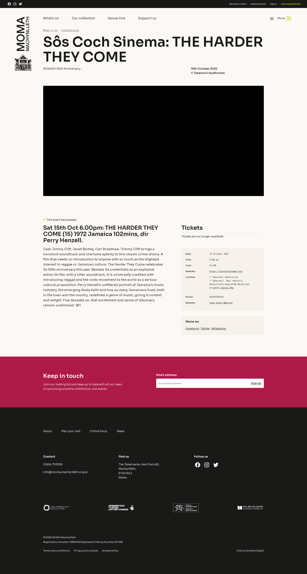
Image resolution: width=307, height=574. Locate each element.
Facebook (192, 328)
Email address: (166, 375)
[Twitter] (20, 4)
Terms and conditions (56, 550)
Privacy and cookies (86, 550)
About (47, 431)
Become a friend (237, 4)
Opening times (258, 4)
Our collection (83, 18)
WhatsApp (218, 328)
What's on (50, 30)
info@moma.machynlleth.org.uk (65, 472)
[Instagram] (14, 4)
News (120, 431)
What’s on (51, 18)
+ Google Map (226, 287)
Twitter (205, 328)
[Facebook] (9, 4)
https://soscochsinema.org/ (226, 271)
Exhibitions (70, 30)
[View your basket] (271, 18)
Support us (147, 18)
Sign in (273, 4)
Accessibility (110, 550)
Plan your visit (70, 431)
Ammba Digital (255, 550)
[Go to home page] (23, 43)
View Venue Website (220, 302)
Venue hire (116, 18)
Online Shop (98, 431)
